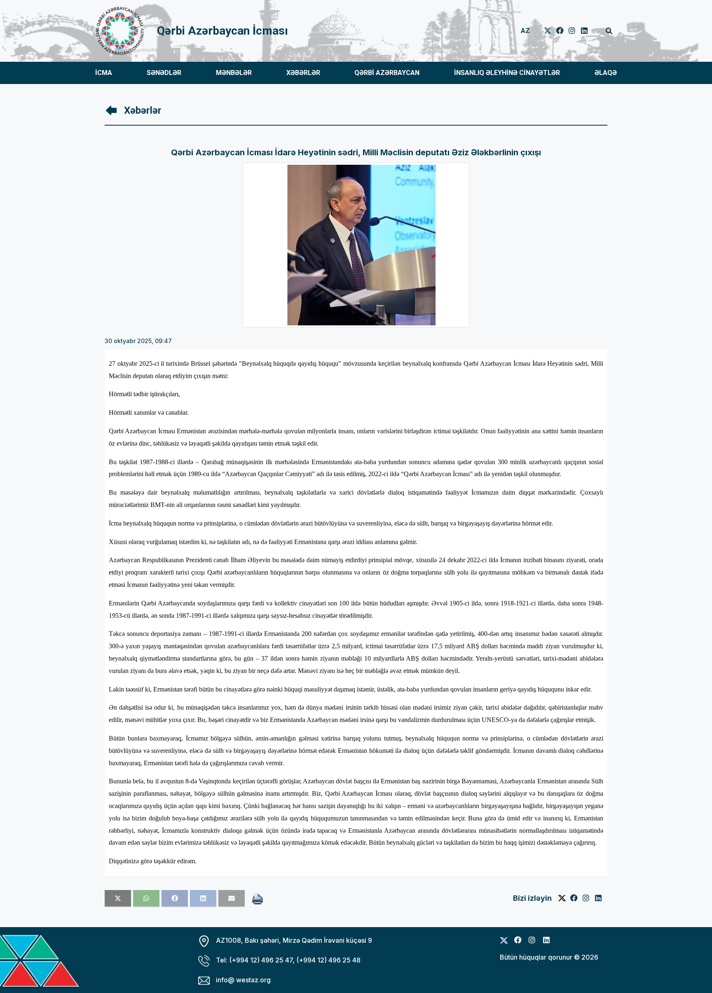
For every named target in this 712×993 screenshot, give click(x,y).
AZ (525, 31)
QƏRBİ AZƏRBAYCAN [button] (386, 73)
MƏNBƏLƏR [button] (234, 73)
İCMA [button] (103, 73)
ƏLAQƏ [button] (606, 73)
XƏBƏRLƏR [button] (303, 73)
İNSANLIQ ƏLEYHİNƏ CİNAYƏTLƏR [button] (507, 73)
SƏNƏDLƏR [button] (164, 73)
